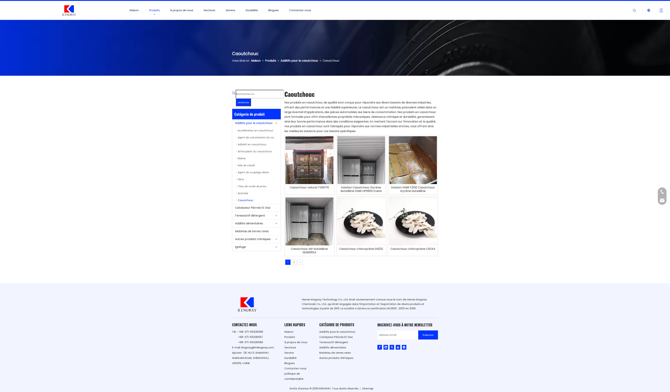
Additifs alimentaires (249, 223)
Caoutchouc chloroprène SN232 (361, 249)
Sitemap (367, 388)
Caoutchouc (245, 200)
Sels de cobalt (246, 165)
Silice (241, 179)
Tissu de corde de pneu (252, 186)
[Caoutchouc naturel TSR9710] (309, 168)
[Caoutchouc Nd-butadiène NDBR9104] (309, 221)
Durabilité (252, 10)
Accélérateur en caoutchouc (255, 130)
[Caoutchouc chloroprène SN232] (361, 221)
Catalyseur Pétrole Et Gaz (252, 208)
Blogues (273, 10)
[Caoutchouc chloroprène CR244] (413, 221)
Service (230, 10)
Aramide (243, 193)
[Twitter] (392, 347)
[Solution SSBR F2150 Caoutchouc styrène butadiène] (413, 168)
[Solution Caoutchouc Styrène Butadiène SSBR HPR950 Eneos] (361, 179)
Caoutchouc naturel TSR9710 (309, 187)
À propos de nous (181, 10)
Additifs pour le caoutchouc (254, 123)
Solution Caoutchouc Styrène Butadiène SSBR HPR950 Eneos (361, 189)
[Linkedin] (386, 347)
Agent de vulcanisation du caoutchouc (259, 137)
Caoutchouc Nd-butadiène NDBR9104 (309, 250)
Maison (134, 10)
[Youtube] (398, 347)
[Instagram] (404, 347)
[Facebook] (379, 347)
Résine (242, 158)
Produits (154, 10)
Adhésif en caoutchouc (252, 144)
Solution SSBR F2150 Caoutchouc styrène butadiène (413, 189)
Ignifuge (240, 247)
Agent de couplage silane (253, 172)
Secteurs (209, 10)
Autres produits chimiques (253, 239)
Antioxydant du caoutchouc (255, 151)
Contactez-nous (300, 10)
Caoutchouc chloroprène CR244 (412, 249)
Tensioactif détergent (250, 216)
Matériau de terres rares (252, 231)
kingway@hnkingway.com (257, 347)
